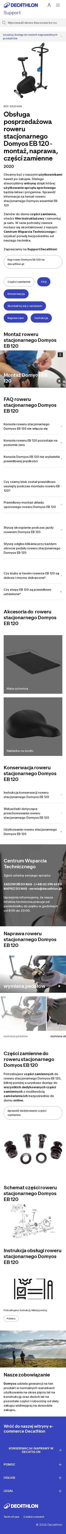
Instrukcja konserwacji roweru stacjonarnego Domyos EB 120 (26, 795)
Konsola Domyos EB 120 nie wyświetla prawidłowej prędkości (32, 459)
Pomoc (9, 1464)
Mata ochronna (17, 688)
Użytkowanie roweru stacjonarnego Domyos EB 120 (30, 832)
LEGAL (8, 1491)
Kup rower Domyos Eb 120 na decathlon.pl (26, 262)
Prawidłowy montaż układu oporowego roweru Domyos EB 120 (30, 505)
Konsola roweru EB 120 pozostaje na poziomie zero (30, 443)
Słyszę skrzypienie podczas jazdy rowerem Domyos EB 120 (29, 530)
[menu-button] (58, 5)
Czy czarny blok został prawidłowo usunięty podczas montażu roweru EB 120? (32, 486)
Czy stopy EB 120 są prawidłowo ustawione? (27, 592)
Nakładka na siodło (20, 751)
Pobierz (11, 1318)
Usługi (9, 1477)
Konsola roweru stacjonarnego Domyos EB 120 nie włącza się (27, 426)
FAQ (44, 281)
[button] (23, 1019)
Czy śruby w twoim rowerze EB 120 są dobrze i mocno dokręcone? (31, 575)
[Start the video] (59, 381)
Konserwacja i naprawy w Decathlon (31, 1450)
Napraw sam (16, 317)
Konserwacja (16, 293)
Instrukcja (41, 317)
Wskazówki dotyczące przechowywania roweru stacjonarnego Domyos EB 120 (26, 813)
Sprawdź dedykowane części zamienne (27, 1113)
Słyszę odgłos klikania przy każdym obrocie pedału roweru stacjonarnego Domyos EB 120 (32, 548)
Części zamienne (19, 281)
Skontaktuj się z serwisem (25, 305)
